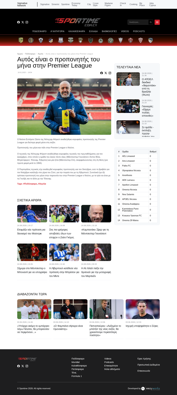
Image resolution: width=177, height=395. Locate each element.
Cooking (133, 4)
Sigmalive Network (22, 4)
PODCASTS (139, 31)
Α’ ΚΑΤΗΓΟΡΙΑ (57, 31)
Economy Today (76, 4)
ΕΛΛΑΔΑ (93, 31)
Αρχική (20, 54)
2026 (30, 388)
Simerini (55, 4)
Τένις (74, 372)
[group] (20, 40)
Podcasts (109, 362)
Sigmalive (44, 4)
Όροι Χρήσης (144, 358)
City (89, 4)
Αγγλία (40, 54)
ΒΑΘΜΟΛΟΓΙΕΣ (109, 31)
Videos (107, 358)
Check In (123, 4)
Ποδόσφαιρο (30, 54)
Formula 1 (77, 376)
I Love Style (95, 4)
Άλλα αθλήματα (112, 369)
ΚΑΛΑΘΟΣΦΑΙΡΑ (77, 31)
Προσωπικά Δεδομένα (148, 364)
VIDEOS (125, 31)
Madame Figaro (109, 4)
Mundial (76, 362)
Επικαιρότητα (111, 365)
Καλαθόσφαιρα (79, 365)
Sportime (65, 4)
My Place (142, 4)
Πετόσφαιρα (78, 369)
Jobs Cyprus (152, 4)
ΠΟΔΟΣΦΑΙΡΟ (39, 31)
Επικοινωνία (143, 371)
